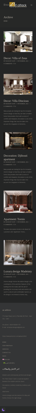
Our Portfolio (7, 345)
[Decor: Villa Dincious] (18, 84)
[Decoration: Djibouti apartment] (18, 140)
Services (5, 349)
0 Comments (8, 63)
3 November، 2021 (23, 61)
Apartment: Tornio (14, 219)
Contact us (6, 352)
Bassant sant (10, 61)
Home (5, 21)
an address (6, 310)
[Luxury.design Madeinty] (18, 252)
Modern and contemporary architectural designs (16, 375)
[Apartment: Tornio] (18, 202)
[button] (3, 409)
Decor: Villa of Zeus (15, 58)
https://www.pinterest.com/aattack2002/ (14, 336)
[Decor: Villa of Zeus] (18, 41)
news (4, 356)
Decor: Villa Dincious (16, 100)
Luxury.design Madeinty (18, 271)
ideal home (5, 391)
